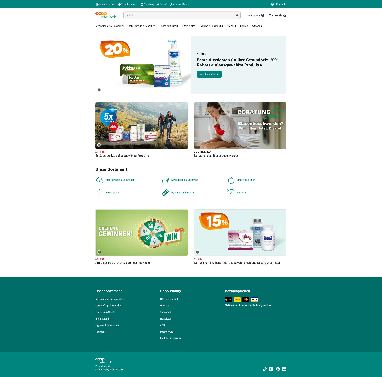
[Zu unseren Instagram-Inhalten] (271, 369)
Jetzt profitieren (209, 74)
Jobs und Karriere (181, 4)
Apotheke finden (107, 4)
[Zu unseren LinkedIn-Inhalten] (284, 369)
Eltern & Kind (112, 192)
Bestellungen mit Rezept (155, 4)
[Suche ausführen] (237, 15)
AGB (162, 325)
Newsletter (166, 318)
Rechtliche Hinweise (171, 338)
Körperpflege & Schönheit (184, 179)
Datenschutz (166, 331)
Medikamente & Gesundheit (120, 179)
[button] (278, 4)
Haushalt (241, 192)
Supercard (165, 312)
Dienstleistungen (129, 4)
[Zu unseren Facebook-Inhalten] (278, 369)
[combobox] (177, 15)
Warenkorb (275, 15)
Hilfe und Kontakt (169, 299)
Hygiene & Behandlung (183, 192)
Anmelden (254, 15)
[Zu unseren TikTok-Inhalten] (265, 369)
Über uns (164, 305)
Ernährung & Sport (246, 179)
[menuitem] (110, 26)
